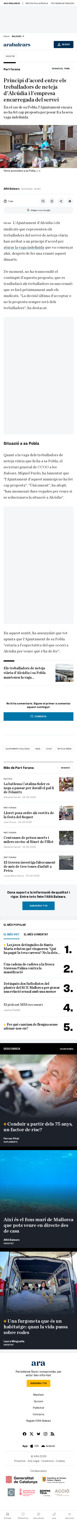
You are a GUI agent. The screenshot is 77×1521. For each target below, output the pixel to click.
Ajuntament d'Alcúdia (18, 748)
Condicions (47, 1460)
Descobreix (12, 1048)
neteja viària (64, 748)
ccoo (49, 748)
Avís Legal (33, 1460)
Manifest (38, 1394)
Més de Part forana (19, 767)
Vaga (37, 748)
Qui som (38, 1401)
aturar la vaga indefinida (24, 247)
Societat (10, 56)
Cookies (60, 1460)
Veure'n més (66, 1049)
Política (8, 778)
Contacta (38, 1414)
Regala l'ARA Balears (38, 1420)
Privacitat (20, 1460)
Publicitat (38, 1407)
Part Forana (10, 807)
